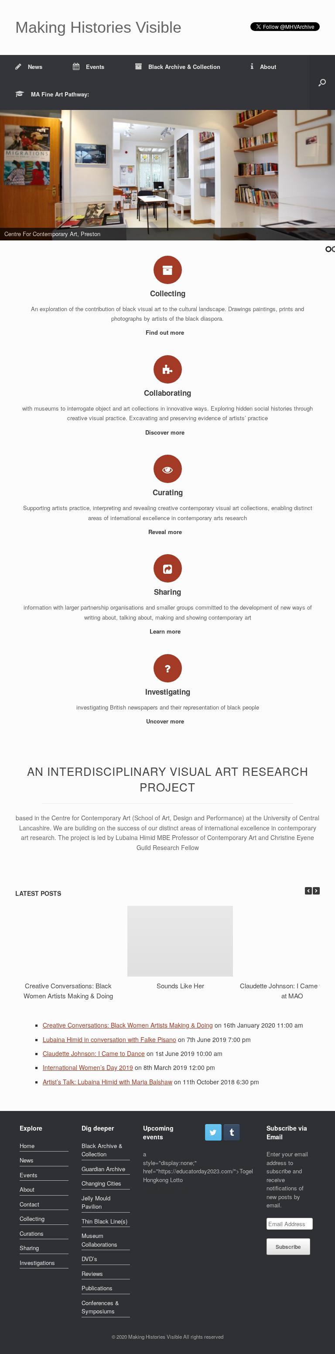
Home (27, 1145)
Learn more (166, 631)
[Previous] (308, 891)
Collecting (32, 1218)
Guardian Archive (103, 1169)
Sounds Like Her (180, 985)
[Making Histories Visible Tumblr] (231, 1132)
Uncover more (166, 721)
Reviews (92, 1273)
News (35, 66)
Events (95, 66)
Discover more (165, 432)
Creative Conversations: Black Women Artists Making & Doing (68, 990)
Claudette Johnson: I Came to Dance (94, 1053)
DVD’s (89, 1259)
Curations (32, 1233)
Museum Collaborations (99, 1239)
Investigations (37, 1262)
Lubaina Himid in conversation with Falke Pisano (109, 1039)
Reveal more (166, 532)
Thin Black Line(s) (104, 1221)
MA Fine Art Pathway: (60, 94)
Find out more (166, 332)
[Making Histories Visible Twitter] (213, 1132)
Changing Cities (101, 1183)
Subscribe (288, 1247)
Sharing (29, 1248)
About (268, 66)
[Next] (316, 891)
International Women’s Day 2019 (88, 1067)
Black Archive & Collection (184, 66)
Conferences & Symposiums (100, 1307)
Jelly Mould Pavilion (96, 1202)
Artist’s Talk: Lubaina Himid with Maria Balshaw (107, 1081)
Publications (97, 1288)
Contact (29, 1204)
